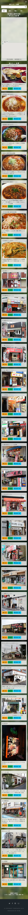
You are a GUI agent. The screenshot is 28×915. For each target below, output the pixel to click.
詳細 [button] (5, 88)
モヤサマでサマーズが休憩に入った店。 (13, 715)
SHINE (18, 910)
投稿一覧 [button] (17, 88)
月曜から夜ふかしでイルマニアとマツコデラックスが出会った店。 (13, 687)
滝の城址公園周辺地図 (14, 14)
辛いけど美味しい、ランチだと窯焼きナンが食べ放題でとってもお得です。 (13, 85)
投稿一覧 (21, 894)
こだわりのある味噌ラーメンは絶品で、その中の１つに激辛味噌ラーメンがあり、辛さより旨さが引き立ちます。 (13, 114)
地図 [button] (10, 88)
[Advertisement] (14, 29)
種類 (10, 10)
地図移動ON (17, 59)
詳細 (4, 10)
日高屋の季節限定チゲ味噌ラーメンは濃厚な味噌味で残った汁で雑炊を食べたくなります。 (13, 261)
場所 (21, 10)
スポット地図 (15, 894)
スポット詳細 (8, 894)
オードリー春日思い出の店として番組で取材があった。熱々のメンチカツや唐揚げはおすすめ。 (13, 821)
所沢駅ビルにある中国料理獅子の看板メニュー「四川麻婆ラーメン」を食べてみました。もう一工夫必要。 (13, 202)
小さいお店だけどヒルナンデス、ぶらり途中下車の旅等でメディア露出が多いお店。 (13, 791)
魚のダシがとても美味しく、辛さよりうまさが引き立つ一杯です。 (13, 172)
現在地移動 (10, 59)
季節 (15, 10)
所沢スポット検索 (14, 4)
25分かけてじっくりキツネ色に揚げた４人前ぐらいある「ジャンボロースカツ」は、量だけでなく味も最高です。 (13, 851)
